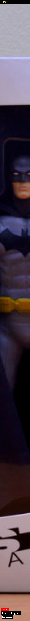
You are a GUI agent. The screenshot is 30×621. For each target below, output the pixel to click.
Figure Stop (6, 2)
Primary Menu (28, 2)
